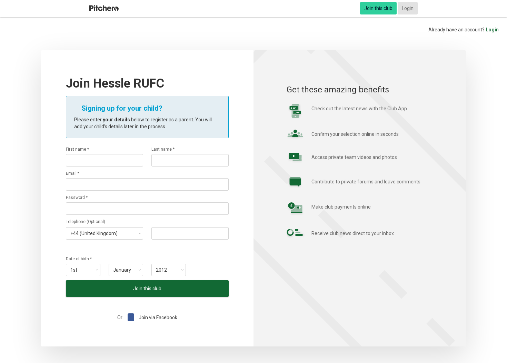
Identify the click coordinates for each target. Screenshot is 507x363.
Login (408, 8)
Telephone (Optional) (85, 221)
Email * (72, 173)
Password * (77, 197)
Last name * (163, 149)
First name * (77, 149)
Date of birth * (79, 258)
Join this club (378, 8)
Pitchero (104, 8)
